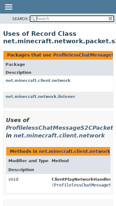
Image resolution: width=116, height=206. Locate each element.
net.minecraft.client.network (38, 80)
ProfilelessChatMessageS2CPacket (59, 127)
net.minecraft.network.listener (40, 96)
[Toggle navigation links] (8, 7)
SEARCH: (20, 19)
